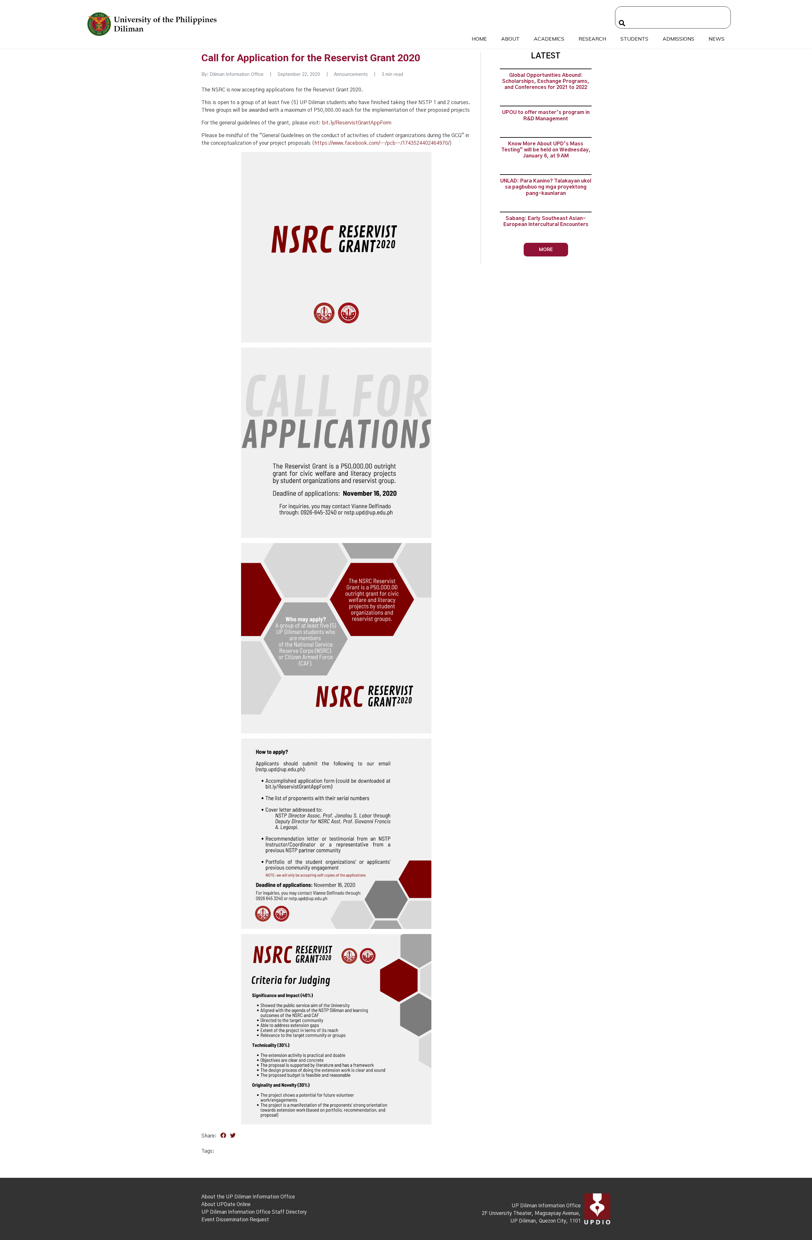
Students (634, 39)
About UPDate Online (226, 1204)
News (716, 39)
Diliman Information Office (237, 74)
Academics (549, 39)
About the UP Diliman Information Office (248, 1196)
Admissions (678, 39)
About (510, 39)
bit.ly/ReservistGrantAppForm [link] (356, 122)
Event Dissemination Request (235, 1219)
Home (479, 39)
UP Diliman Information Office (546, 1205)
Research (592, 39)
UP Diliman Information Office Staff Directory (254, 1212)
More (546, 249)
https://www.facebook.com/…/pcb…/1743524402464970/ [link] (381, 143)
